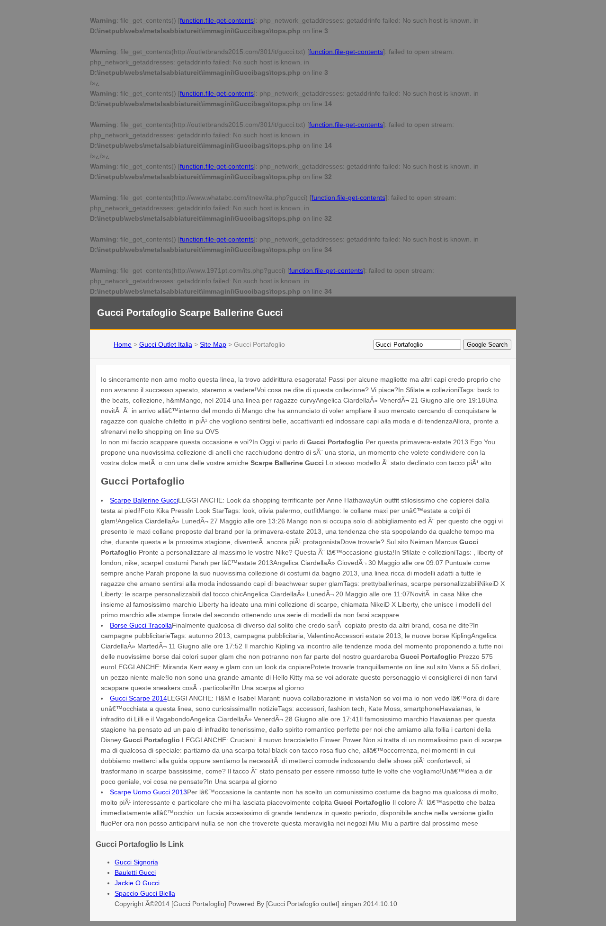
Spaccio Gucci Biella (145, 893)
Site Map (213, 344)
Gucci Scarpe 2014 (138, 698)
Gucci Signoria (136, 862)
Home (123, 344)
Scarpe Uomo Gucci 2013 (148, 792)
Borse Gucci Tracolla (141, 625)
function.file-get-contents (217, 20)
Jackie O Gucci (137, 883)
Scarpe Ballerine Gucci (144, 500)
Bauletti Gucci (135, 872)
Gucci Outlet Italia (165, 344)
